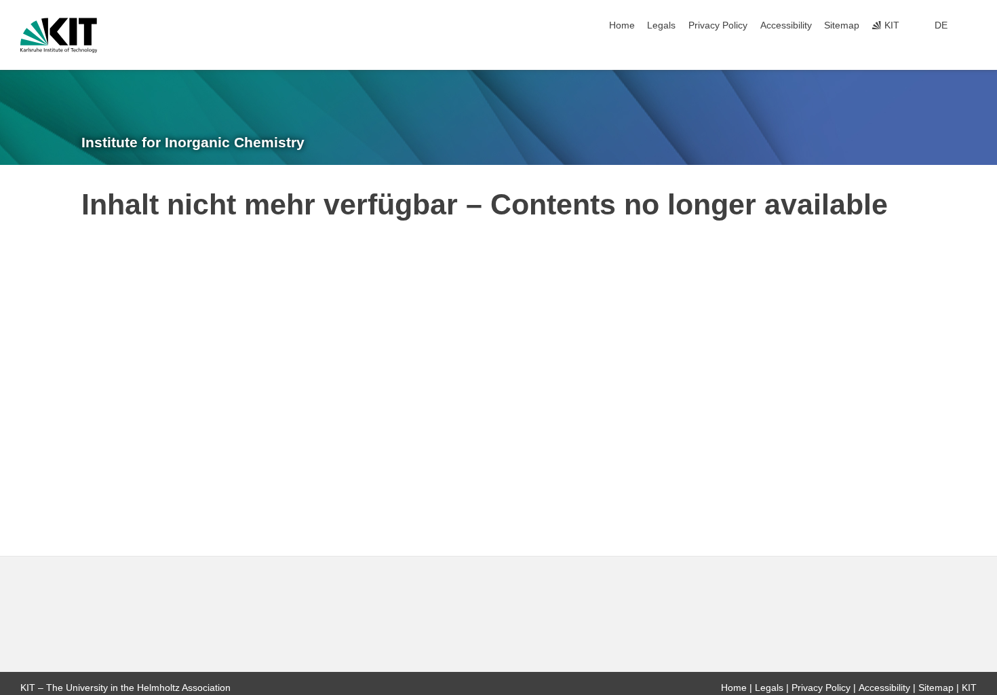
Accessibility (786, 25)
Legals (661, 25)
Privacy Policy (717, 25)
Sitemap (841, 25)
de (941, 25)
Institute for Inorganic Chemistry (193, 142)
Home (622, 25)
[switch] (973, 25)
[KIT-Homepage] (58, 35)
